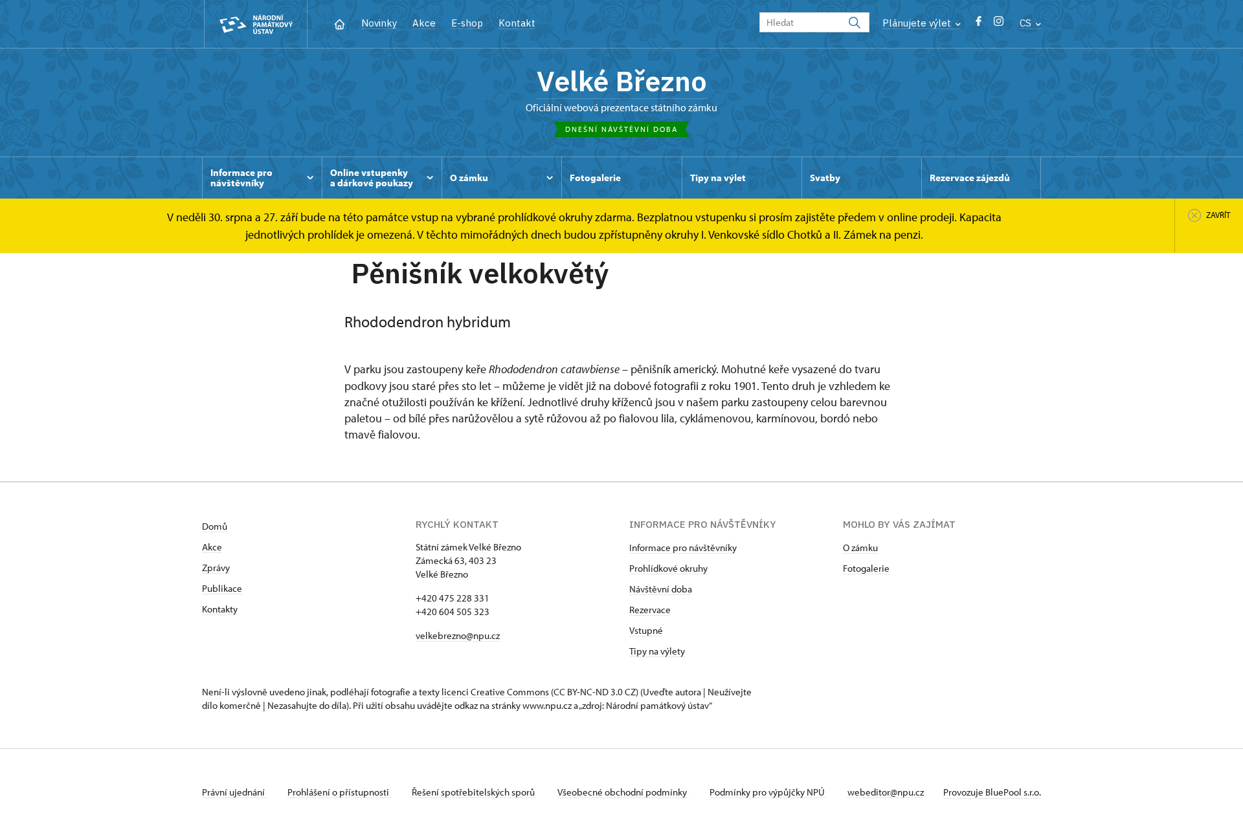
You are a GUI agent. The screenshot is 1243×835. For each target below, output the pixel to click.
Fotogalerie (866, 568)
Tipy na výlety (657, 651)
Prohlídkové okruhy (668, 568)
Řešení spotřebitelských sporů (474, 792)
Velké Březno (622, 81)
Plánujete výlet (918, 23)
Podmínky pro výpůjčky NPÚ (768, 792)
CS (1027, 23)
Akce (424, 23)
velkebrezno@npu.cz (458, 635)
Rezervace (650, 609)
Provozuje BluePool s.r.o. (992, 792)
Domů (214, 526)
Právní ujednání (234, 792)
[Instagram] (998, 24)
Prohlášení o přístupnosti (339, 792)
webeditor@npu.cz (885, 792)
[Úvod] (339, 23)
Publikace (222, 588)
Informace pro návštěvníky (683, 547)
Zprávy (216, 567)
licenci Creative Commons (495, 692)
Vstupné (646, 630)
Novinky (379, 23)
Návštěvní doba (660, 589)
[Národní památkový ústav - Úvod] (256, 24)
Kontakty (220, 609)
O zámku (860, 547)
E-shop (467, 23)
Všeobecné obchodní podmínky (623, 792)
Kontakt (516, 23)
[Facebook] (978, 24)
